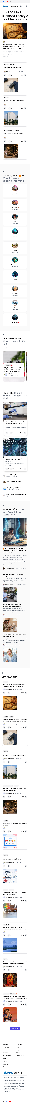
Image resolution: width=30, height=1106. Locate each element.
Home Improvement (9, 130)
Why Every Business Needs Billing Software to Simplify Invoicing (12, 605)
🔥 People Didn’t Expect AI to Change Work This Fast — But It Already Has (14, 550)
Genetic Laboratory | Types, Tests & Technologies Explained (14, 458)
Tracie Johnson (9, 568)
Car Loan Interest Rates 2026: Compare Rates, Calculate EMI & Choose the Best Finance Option (13, 68)
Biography (6, 993)
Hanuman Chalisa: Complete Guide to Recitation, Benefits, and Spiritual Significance (14, 46)
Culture (5, 682)
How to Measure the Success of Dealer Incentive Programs (14, 635)
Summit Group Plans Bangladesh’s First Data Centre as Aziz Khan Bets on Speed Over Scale (14, 101)
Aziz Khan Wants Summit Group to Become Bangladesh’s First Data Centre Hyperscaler (15, 928)
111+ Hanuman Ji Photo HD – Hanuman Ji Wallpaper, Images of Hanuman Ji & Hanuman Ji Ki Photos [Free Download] (15, 963)
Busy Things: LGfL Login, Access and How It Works (15, 488)
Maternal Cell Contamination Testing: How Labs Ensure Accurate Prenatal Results (15, 422)
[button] (10, 1)
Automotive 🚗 (8, 365)
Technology (6, 924)
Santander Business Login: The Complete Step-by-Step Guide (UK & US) (16, 494)
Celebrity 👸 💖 (13, 993)
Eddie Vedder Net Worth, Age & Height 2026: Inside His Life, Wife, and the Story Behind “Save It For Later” (14, 997)
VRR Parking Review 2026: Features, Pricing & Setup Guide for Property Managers (13, 575)
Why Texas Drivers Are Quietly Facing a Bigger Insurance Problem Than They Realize (13, 369)
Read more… (15, 1028)
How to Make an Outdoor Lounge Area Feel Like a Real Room (13, 134)
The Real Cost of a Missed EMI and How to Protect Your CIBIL (14, 893)
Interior (17, 130)
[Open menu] (26, 6)
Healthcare (6, 403)
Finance (12, 64)
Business (6, 64)
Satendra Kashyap (10, 41)
